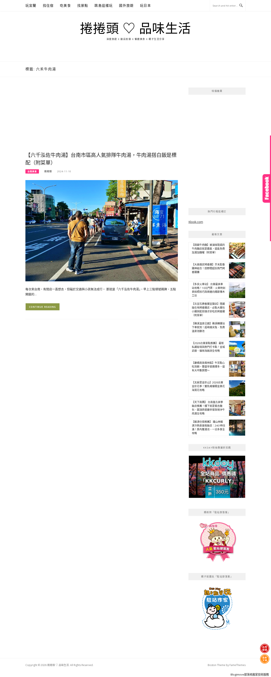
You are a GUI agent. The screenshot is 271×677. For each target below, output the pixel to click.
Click (267, 188)
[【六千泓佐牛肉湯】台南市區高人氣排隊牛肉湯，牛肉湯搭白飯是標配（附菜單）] (101, 230)
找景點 (82, 5)
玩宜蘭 (30, 5)
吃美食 (65, 5)
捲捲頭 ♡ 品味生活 (135, 29)
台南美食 (32, 171)
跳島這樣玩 (103, 5)
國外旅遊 (126, 5)
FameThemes (238, 665)
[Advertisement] (101, 119)
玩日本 (145, 5)
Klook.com (195, 222)
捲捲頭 (48, 171)
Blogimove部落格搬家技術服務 (250, 674)
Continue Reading (42, 306)
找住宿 (48, 5)
